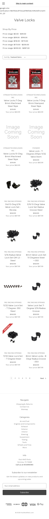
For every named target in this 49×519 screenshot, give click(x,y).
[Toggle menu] (3, 3)
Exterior (24, 429)
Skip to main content (24, 3)
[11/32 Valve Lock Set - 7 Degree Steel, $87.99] (13, 337)
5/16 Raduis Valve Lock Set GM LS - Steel (13, 258)
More (24, 448)
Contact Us (24, 407)
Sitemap (24, 409)
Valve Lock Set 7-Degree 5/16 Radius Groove (36, 308)
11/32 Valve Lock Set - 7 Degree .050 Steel (13, 308)
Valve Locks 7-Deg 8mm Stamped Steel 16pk (36, 103)
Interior (24, 432)
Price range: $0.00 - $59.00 (14, 34)
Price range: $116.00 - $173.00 (15, 41)
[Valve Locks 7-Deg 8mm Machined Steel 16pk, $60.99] (13, 79)
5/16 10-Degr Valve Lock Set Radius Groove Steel (36, 207)
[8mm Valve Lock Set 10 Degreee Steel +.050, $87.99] (36, 236)
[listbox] (18, 57)
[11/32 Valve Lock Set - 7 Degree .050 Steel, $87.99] (13, 286)
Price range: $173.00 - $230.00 (16, 44)
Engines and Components (24, 424)
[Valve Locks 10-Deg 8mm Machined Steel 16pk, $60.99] (13, 132)
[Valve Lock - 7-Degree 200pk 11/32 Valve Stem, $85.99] (36, 132)
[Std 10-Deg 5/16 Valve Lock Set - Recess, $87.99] (13, 185)
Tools (24, 442)
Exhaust (24, 426)
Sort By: (7, 57)
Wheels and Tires (24, 445)
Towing (24, 440)
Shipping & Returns (24, 404)
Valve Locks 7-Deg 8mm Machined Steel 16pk (13, 103)
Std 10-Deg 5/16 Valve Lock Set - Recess (13, 207)
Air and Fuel (24, 421)
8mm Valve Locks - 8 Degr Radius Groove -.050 (36, 359)
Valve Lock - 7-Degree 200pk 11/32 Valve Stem (36, 154)
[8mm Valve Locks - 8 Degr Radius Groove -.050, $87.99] (36, 337)
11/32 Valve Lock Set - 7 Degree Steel (13, 357)
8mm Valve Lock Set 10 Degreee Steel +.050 (36, 258)
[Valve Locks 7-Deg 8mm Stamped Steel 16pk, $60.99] (36, 79)
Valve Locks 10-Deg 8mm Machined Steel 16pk (12, 157)
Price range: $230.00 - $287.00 (16, 48)
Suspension (24, 437)
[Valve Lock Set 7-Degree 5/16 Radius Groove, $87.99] (36, 286)
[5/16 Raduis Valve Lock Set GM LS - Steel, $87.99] (13, 236)
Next (42, 378)
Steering (24, 434)
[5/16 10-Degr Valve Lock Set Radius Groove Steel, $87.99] (36, 185)
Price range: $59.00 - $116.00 (15, 37)
